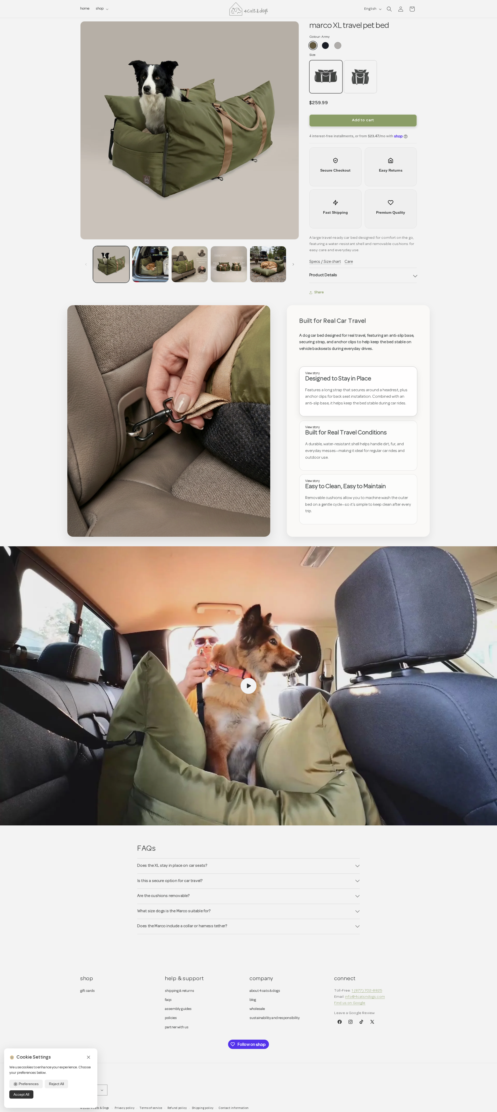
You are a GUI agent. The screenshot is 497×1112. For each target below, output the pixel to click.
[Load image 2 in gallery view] (150, 264)
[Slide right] (293, 264)
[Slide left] (86, 264)
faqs (168, 1000)
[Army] (313, 45)
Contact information (234, 1108)
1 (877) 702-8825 (367, 990)
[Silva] (337, 45)
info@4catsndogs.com (365, 997)
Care (349, 262)
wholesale (257, 1009)
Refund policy (177, 1108)
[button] (102, 8)
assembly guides (178, 1009)
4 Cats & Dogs (100, 1108)
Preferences (29, 1084)
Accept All (21, 1094)
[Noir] (325, 45)
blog (253, 1000)
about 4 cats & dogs (265, 991)
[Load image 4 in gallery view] (228, 264)
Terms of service (151, 1108)
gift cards (87, 991)
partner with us (176, 1027)
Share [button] (319, 292)
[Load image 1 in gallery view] (111, 264)
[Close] (88, 1058)
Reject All (56, 1084)
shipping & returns (179, 991)
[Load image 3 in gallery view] (189, 264)
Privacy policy (124, 1108)
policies (171, 1018)
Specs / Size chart (325, 262)
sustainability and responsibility (275, 1018)
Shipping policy (203, 1108)
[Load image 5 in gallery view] (268, 264)
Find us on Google (350, 1003)
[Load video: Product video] (248, 685)
